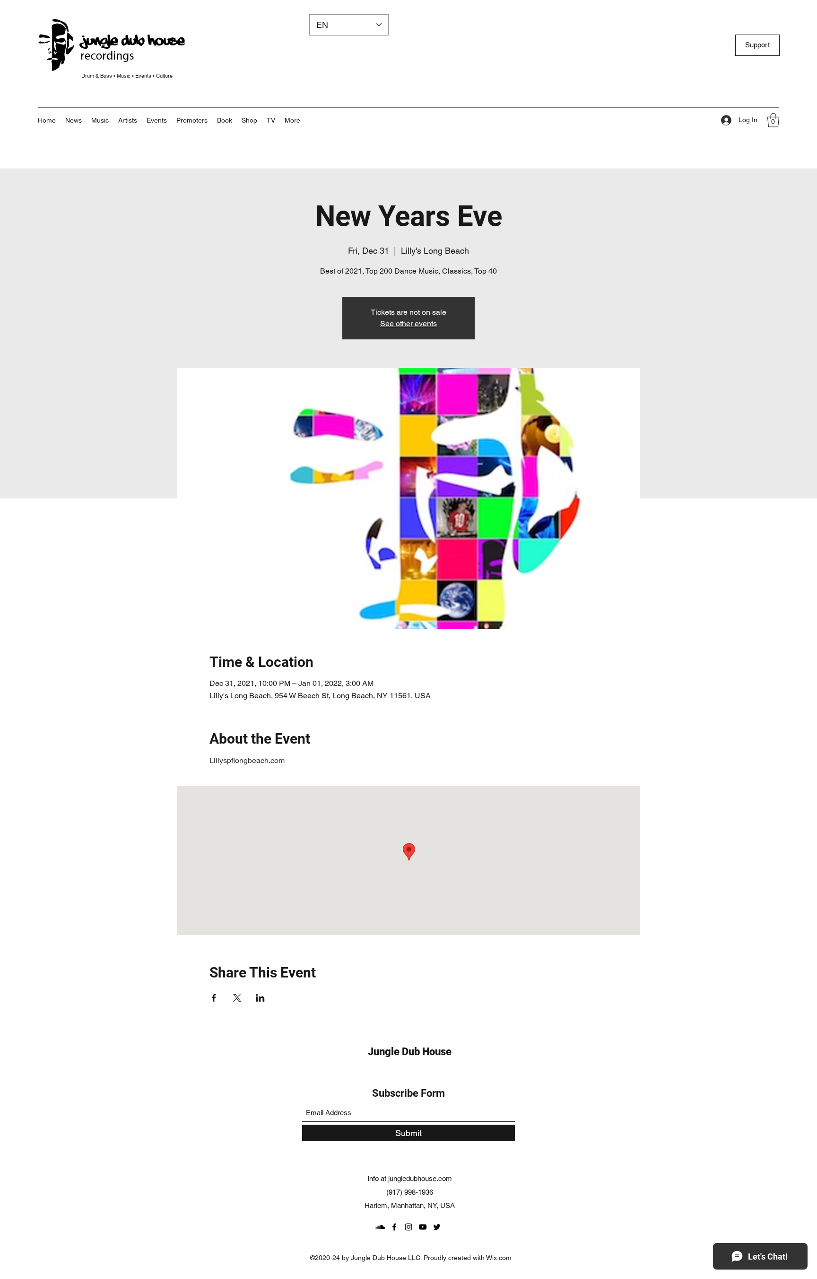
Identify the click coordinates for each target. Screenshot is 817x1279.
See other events (408, 323)
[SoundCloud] (380, 1227)
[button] (292, 120)
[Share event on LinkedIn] (260, 998)
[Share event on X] (237, 998)
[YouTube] (422, 1227)
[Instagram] (408, 1227)
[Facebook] (394, 1227)
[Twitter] (437, 1227)
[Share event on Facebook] (213, 998)
